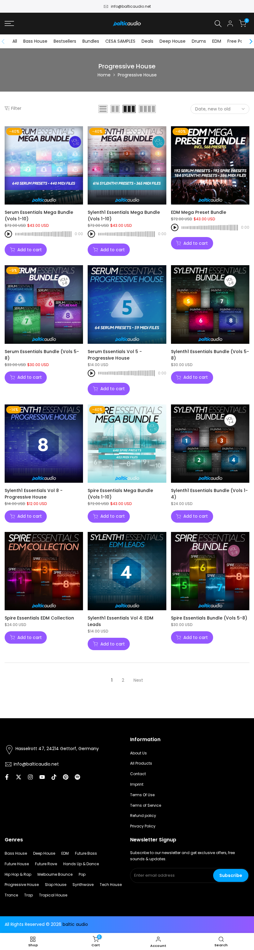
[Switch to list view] (103, 109)
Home (104, 75)
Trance (11, 895)
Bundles (90, 41)
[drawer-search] (218, 23)
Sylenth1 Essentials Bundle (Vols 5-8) (210, 354)
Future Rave (46, 863)
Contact (138, 773)
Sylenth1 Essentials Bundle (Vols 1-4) (209, 493)
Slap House (55, 884)
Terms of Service (145, 805)
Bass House (35, 41)
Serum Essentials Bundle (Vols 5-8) (42, 354)
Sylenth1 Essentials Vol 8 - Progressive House (34, 493)
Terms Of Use (142, 794)
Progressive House (22, 884)
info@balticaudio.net (131, 6)
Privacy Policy (142, 826)
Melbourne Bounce (54, 874)
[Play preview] (8, 234)
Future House (17, 863)
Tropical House (53, 895)
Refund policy (143, 815)
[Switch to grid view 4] (147, 109)
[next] (248, 41)
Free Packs (238, 41)
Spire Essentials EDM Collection (39, 618)
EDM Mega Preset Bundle (198, 212)
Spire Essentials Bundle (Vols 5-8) (209, 618)
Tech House (111, 884)
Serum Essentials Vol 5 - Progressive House (115, 354)
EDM (216, 41)
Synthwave (83, 884)
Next (138, 680)
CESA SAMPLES (120, 41)
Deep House (173, 41)
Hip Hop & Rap (18, 874)
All (14, 41)
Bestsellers (65, 41)
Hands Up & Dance (81, 863)
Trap (28, 895)
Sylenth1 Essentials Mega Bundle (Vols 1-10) (124, 215)
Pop (82, 874)
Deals (147, 41)
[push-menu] (9, 23)
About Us (138, 753)
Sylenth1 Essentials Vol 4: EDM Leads (120, 621)
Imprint (136, 784)
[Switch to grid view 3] (129, 109)
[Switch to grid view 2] (115, 109)
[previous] (6, 41)
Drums (199, 41)
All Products (141, 763)
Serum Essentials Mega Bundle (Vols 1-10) (39, 215)
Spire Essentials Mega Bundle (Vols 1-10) (120, 493)
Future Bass (86, 853)
